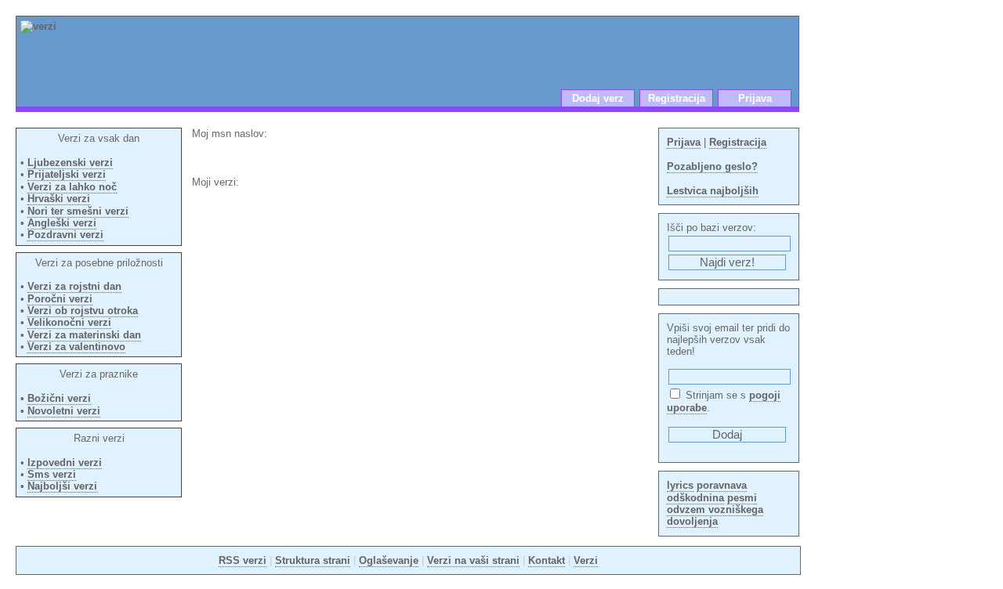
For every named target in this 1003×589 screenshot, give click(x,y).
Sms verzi (51, 474)
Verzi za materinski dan (84, 335)
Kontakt (546, 560)
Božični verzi (59, 398)
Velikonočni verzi (69, 322)
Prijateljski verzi (66, 174)
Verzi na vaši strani (473, 560)
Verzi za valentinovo (76, 346)
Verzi (586, 560)
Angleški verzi (61, 223)
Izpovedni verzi (64, 462)
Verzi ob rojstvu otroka (82, 310)
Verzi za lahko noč (72, 187)
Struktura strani (312, 560)
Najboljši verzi (62, 486)
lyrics (680, 485)
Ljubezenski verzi (70, 162)
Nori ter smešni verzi (78, 211)
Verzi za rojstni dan (74, 286)
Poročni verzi (59, 299)
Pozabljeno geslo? (712, 166)
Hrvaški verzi (58, 198)
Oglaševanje (388, 560)
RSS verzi (242, 560)
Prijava (755, 98)
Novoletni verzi (63, 411)
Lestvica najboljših (713, 191)
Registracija (676, 98)
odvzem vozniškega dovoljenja (715, 515)
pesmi (742, 498)
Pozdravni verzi (65, 234)
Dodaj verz (598, 98)
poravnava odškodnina (707, 491)
